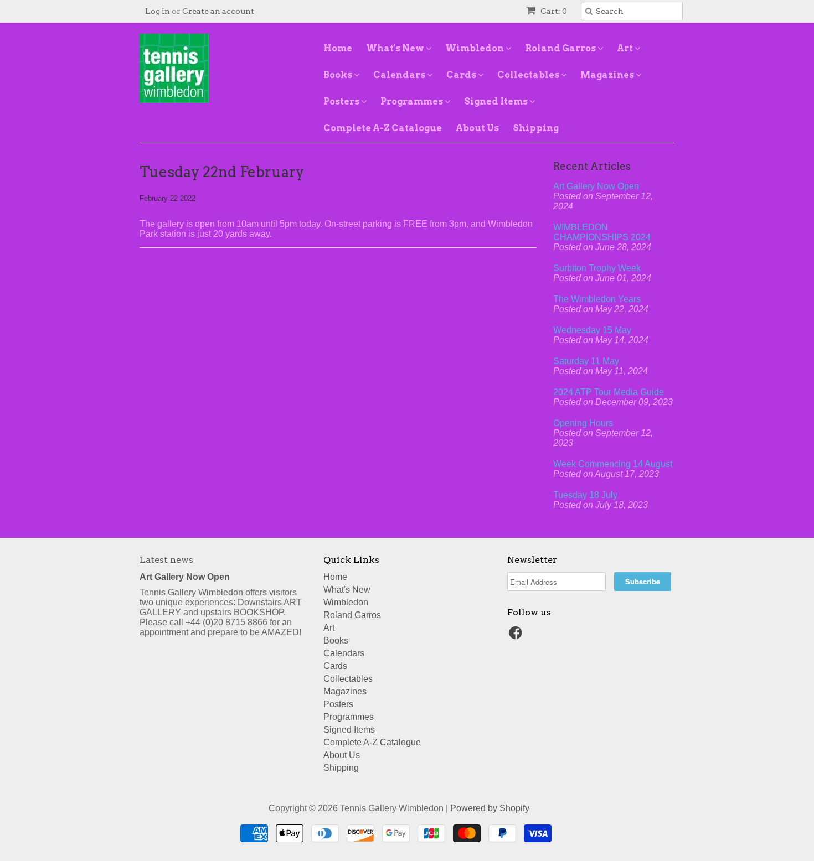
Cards (462, 75)
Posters (342, 101)
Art (626, 48)
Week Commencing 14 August (612, 464)
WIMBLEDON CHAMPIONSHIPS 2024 (602, 232)
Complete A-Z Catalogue (382, 128)
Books (338, 75)
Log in (157, 11)
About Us (477, 128)
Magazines (608, 75)
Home (337, 48)
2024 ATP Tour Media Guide (608, 392)
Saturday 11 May (586, 361)
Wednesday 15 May (592, 330)
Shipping (536, 128)
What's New (396, 48)
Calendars (400, 75)
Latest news (166, 559)
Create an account (218, 11)
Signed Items (496, 101)
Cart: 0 (553, 11)
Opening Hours (583, 423)
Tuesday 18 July (585, 495)
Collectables (529, 75)
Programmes (412, 101)
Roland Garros (561, 48)
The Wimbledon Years (597, 299)
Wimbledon (475, 48)
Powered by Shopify (489, 808)
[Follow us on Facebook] (517, 636)
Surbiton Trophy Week (597, 268)
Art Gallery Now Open (596, 186)
